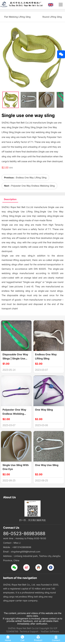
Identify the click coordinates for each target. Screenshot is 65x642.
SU (51, 628)
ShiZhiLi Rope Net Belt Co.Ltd (23, 628)
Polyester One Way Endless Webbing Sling (33, 185)
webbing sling (44, 216)
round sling (56, 291)
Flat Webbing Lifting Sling (17, 16)
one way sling (21, 224)
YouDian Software (50, 631)
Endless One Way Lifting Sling (31, 177)
